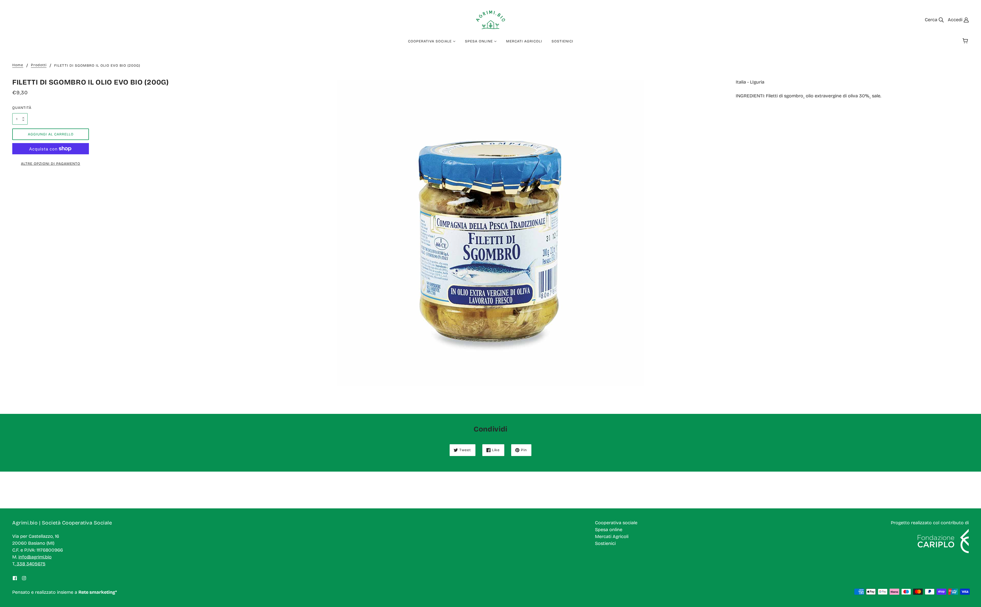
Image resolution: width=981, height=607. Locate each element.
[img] (14, 578)
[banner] (490, 19)
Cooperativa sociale (616, 523)
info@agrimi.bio (35, 557)
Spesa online (608, 529)
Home (17, 65)
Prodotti (38, 65)
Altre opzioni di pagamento (50, 163)
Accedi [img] (956, 19)
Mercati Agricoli (611, 536)
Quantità (20, 108)
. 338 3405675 (30, 564)
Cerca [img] (932, 19)
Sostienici (605, 543)
